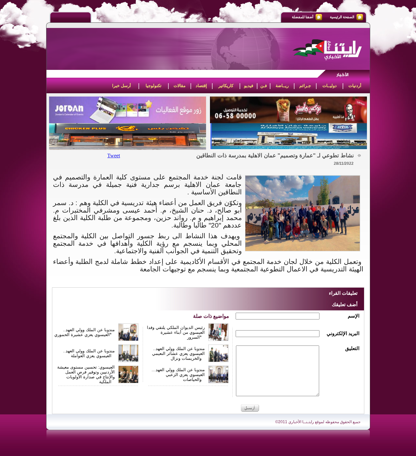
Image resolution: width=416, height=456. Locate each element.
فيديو (248, 85)
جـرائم (305, 85)
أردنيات (354, 85)
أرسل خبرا (121, 85)
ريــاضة (282, 85)
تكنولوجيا (154, 85)
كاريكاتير (225, 85)
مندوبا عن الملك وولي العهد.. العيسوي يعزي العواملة (89, 353)
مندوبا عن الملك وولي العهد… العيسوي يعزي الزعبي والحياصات (178, 374)
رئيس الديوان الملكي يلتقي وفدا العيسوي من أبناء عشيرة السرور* (176, 332)
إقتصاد (201, 85)
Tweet (113, 155)
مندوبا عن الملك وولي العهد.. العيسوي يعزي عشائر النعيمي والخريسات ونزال (178, 353)
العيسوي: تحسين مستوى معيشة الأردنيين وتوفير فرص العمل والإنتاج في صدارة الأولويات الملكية (86, 374)
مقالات (180, 85)
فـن (263, 85)
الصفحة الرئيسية (342, 17)
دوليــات (329, 85)
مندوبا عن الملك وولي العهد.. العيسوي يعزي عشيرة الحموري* (84, 332)
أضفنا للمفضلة (302, 17)
